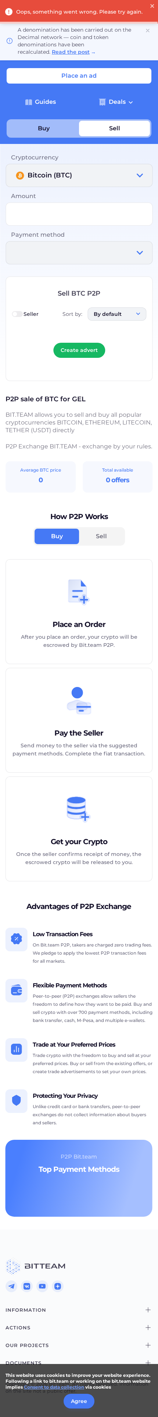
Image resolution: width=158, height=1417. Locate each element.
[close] (152, 6)
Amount (23, 196)
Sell (114, 128)
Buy (44, 128)
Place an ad (79, 75)
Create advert (79, 350)
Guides (45, 102)
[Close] (147, 30)
